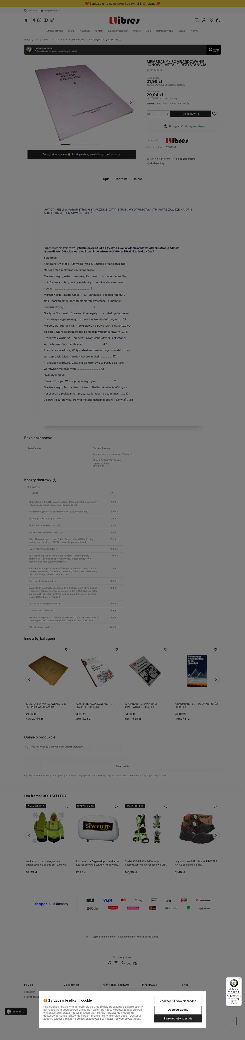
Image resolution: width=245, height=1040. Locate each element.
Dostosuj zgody (178, 1009)
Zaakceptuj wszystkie (178, 1018)
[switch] (234, 1002)
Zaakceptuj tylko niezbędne (178, 1001)
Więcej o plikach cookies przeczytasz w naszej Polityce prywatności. (97, 1018)
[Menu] (240, 979)
